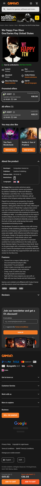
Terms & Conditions (21, 327)
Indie (21, 288)
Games (11, 25)
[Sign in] (30, 3)
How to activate (10, 83)
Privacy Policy (6, 444)
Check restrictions (31, 77)
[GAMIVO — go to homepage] (13, 3)
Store (6, 25)
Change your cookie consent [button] (11, 453)
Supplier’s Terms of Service (11, 97)
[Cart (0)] (36, 3)
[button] (20, 97)
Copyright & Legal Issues (20, 444)
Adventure (13, 288)
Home (2, 25)
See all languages (31, 83)
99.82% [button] (7, 99)
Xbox (16, 25)
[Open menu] (4, 3)
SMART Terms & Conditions (25, 448)
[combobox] (20, 9)
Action (4, 288)
